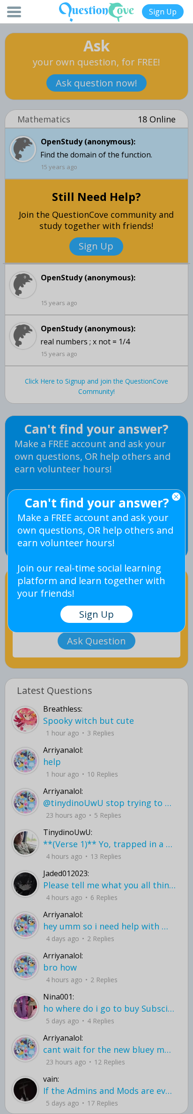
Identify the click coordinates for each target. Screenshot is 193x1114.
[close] (176, 496)
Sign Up (163, 12)
